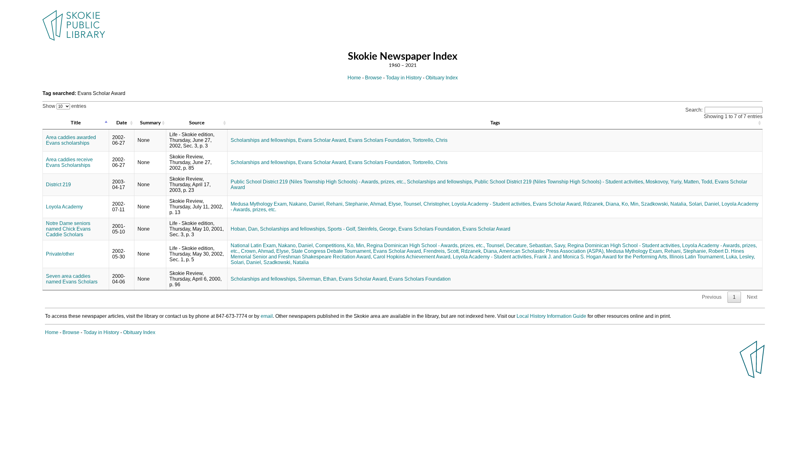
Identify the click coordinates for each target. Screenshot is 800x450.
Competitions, (330, 245)
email (267, 316)
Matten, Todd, (698, 181)
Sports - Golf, (342, 229)
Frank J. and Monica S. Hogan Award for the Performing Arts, (601, 256)
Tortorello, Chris (430, 140)
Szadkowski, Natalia (286, 262)
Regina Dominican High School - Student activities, (624, 245)
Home (354, 77)
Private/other (60, 254)
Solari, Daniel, (704, 204)
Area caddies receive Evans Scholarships (69, 162)
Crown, (249, 251)
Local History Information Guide (551, 316)
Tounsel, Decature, (507, 245)
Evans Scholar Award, (322, 140)
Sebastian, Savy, (547, 245)
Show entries (64, 106)
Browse (373, 77)
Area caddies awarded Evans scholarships (71, 140)
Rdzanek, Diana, (601, 204)
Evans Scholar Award (486, 229)
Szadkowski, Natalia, (664, 204)
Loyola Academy (64, 206)
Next (752, 297)
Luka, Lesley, (740, 256)
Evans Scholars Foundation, (379, 140)
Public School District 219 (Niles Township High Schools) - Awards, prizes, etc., (318, 181)
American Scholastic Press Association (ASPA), (552, 251)
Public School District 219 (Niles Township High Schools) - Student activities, (559, 181)
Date (121, 122)
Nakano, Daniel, (307, 204)
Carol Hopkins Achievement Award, (412, 256)
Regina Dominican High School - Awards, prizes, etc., (426, 245)
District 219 (58, 184)
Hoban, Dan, (245, 229)
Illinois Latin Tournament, (697, 256)
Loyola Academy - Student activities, (492, 204)
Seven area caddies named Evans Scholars (72, 278)
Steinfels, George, (377, 229)
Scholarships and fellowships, (264, 140)
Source (197, 122)
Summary (150, 122)
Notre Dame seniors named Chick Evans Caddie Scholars (68, 229)
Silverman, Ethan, (318, 279)
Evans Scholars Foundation (420, 279)
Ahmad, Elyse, (386, 204)
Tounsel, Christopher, (426, 204)
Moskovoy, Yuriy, (664, 181)
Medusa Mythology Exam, (259, 204)
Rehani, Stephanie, (347, 204)
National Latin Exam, (254, 245)
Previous (712, 297)
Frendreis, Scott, (441, 251)
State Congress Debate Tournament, (331, 251)
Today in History (404, 77)
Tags (495, 122)
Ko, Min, (631, 204)
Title (76, 122)
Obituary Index (442, 77)
